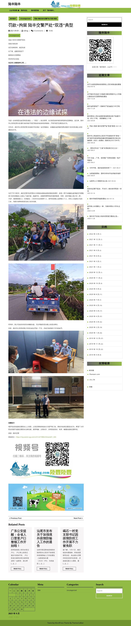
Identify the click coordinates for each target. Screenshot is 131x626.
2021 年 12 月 (94, 239)
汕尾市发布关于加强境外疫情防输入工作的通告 (44, 538)
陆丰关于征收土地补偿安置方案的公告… (104, 216)
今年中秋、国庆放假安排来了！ (101, 168)
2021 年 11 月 (94, 245)
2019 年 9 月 (94, 355)
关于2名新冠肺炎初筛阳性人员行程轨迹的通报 (104, 84)
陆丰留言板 (35, 10)
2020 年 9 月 (94, 289)
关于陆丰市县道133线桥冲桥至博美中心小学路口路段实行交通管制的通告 (104, 95)
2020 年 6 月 (94, 305)
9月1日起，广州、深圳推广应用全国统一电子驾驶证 (103, 159)
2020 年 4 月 (94, 316)
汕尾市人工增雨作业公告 (99, 181)
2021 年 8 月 (94, 256)
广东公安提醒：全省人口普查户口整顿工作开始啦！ (18, 538)
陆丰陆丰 (14, 4)
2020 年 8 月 (94, 294)
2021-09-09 (14, 31)
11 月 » (16, 617)
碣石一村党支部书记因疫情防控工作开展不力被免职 (70, 538)
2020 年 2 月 (94, 327)
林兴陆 (91, 370)
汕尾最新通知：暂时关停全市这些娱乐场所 (105, 173)
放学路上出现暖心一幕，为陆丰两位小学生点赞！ (103, 207)
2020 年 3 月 (94, 322)
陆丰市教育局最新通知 (98, 199)
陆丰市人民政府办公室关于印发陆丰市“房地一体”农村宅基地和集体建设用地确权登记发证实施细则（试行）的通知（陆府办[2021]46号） (104, 138)
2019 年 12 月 (94, 338)
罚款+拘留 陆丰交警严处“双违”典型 (102, 126)
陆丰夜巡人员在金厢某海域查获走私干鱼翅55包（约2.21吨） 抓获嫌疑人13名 (103, 117)
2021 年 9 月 (94, 250)
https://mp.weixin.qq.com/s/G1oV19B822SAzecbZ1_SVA (36, 437)
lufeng (25, 31)
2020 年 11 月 (94, 278)
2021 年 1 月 (94, 267)
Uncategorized (25, 19)
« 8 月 (10, 617)
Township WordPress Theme (58, 623)
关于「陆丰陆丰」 (49, 10)
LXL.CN (92, 380)
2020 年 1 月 (94, 333)
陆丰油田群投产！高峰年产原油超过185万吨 (103, 106)
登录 (39, 590)
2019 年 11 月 (94, 344)
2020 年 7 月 (94, 300)
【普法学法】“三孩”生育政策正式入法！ (104, 148)
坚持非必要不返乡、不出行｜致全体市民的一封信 (104, 190)
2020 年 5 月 (94, 311)
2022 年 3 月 (94, 234)
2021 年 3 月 (94, 261)
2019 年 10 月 (94, 349)
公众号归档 (13, 10)
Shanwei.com (94, 374)
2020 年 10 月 (94, 283)
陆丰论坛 (24, 10)
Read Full (19, 569)
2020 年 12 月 (94, 272)
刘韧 (90, 387)
